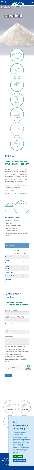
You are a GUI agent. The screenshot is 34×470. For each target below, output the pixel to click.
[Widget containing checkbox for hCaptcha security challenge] (18, 367)
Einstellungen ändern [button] (19, 460)
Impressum (7, 458)
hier (8, 361)
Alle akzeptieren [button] (18, 456)
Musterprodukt (9, 324)
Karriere (4, 460)
